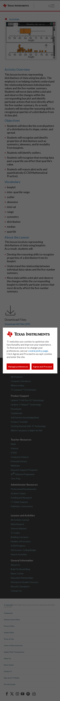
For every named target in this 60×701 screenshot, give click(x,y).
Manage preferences (18, 366)
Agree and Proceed (42, 366)
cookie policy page (38, 350)
